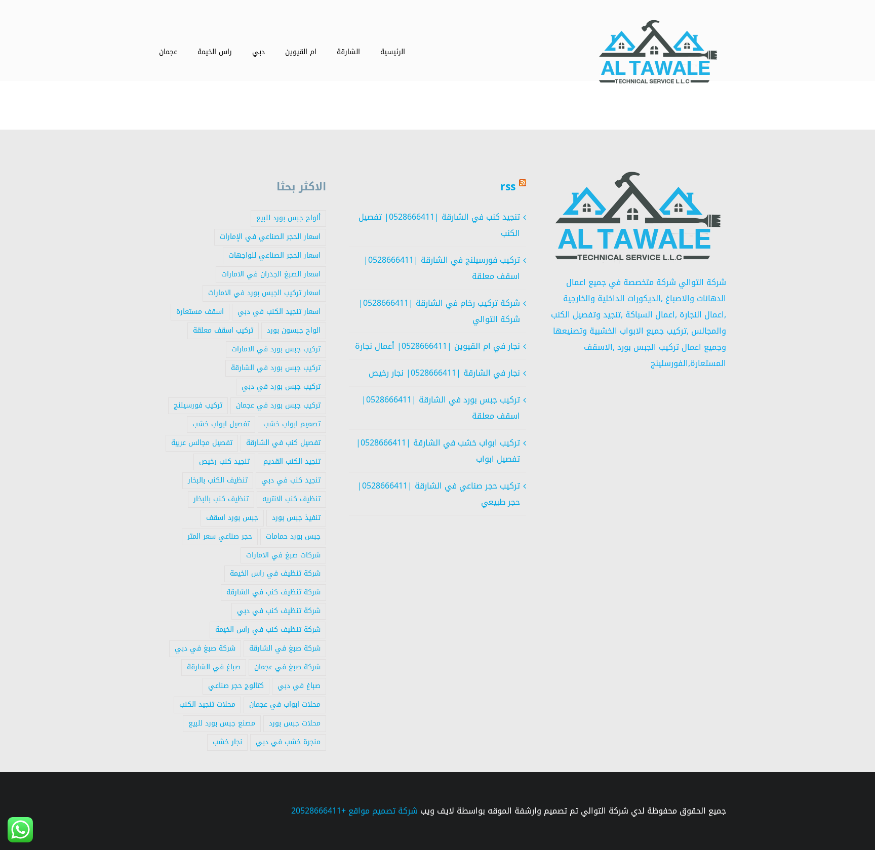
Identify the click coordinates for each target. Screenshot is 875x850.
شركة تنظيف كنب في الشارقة (273, 592)
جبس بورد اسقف (232, 517)
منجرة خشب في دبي (288, 742)
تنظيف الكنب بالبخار (218, 480)
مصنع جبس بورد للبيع (221, 723)
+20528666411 (318, 811)
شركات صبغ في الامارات (283, 555)
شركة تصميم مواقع (383, 811)
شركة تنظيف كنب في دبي (279, 611)
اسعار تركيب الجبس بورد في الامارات (264, 293)
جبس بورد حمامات (293, 536)
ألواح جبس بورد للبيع (288, 218)
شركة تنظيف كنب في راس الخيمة (268, 629)
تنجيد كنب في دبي (291, 480)
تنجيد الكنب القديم (292, 461)
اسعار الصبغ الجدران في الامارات (271, 274)
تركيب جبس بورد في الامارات (276, 349)
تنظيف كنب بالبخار (221, 499)
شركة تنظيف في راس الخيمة (275, 573)
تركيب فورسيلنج (198, 405)
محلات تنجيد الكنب (207, 704)
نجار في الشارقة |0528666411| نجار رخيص (444, 373)
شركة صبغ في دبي (205, 648)
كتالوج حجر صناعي (236, 686)
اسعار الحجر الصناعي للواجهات (274, 255)
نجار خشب (227, 742)
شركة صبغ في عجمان (287, 667)
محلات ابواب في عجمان (285, 704)
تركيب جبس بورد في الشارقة (276, 368)
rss (507, 187)
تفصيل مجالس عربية (201, 443)
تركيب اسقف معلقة (223, 330)
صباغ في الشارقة (214, 667)
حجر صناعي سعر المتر (219, 536)
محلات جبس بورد (295, 723)
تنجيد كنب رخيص (224, 461)
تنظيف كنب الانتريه (291, 499)
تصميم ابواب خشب (292, 424)
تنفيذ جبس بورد (296, 517)
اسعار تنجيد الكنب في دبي (279, 311)
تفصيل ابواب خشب (221, 424)
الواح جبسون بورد (294, 330)
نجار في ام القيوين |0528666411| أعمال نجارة (437, 346)
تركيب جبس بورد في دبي (281, 386)
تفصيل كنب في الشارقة (283, 443)
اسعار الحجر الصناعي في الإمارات (270, 237)
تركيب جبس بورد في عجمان (278, 405)
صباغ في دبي (299, 686)
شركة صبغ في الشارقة (285, 648)
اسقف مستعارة (200, 311)
